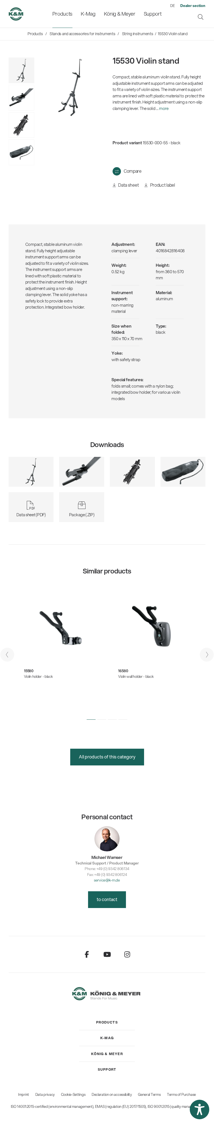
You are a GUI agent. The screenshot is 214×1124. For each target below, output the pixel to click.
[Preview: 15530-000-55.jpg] (21, 70)
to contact (107, 899)
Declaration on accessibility (112, 1094)
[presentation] (7, 655)
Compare (133, 171)
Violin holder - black (38, 676)
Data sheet (128, 185)
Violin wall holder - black (136, 676)
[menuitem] (62, 14)
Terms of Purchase (181, 1094)
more (164, 108)
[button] (91, 719)
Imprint (23, 1094)
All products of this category (107, 756)
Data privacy (45, 1094)
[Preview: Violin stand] (21, 98)
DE (172, 5)
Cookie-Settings (73, 1094)
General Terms (149, 1094)
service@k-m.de (107, 880)
